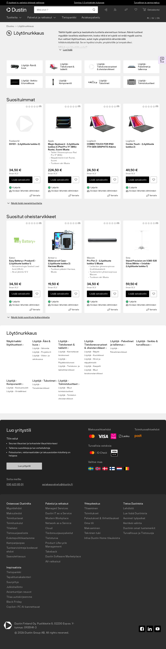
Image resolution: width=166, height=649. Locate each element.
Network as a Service (58, 523)
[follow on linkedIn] (150, 629)
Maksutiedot (14, 513)
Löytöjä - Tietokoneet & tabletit (66, 344)
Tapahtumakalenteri (18, 577)
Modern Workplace (57, 518)
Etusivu (10, 26)
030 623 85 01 (15, 484)
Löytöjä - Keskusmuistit (17, 388)
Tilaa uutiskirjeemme (19, 596)
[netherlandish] (119, 469)
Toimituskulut (14, 523)
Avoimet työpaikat (134, 518)
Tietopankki (69, 17)
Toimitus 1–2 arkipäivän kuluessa (89, 2)
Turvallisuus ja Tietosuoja (138, 533)
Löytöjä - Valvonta (40, 348)
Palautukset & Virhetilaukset (101, 518)
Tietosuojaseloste (17, 533)
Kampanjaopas (15, 542)
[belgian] (126, 469)
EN (158, 18)
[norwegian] (98, 469)
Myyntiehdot (14, 508)
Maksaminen (92, 528)
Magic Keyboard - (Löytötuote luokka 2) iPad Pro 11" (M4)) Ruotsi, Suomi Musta (63, 145)
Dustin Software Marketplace (63, 556)
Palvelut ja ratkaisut (39, 17)
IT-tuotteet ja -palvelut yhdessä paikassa (25, 2)
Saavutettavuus (16, 556)
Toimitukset (91, 513)
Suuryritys (12, 582)
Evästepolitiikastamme (20, 538)
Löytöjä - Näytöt (91, 352)
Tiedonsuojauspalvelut (59, 533)
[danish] (105, 469)
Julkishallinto (14, 587)
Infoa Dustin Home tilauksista (102, 538)
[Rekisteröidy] (116, 9)
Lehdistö (128, 508)
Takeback (51, 551)
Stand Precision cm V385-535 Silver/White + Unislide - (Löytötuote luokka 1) (141, 262)
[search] (94, 10)
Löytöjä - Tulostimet (44, 380)
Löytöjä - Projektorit (41, 352)
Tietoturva (51, 538)
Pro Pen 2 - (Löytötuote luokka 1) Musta (99, 261)
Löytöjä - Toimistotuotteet (68, 382)
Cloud (49, 528)
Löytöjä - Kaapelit (92, 366)
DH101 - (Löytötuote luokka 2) (24, 142)
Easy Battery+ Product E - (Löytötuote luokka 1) (22, 261)
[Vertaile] (126, 9)
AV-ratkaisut (52, 561)
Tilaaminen (91, 508)
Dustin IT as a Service (58, 513)
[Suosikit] (136, 9)
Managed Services (56, 508)
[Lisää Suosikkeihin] (37, 180)
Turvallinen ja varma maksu (147, 2)
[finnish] (112, 469)
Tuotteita (12, 17)
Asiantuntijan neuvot (18, 591)
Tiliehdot (11, 528)
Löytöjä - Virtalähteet (16, 391)
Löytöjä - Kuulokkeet (94, 355)
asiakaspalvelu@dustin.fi (57, 484)
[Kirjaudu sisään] (106, 9)
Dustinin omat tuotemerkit (139, 528)
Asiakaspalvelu (91, 17)
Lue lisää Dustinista (135, 513)
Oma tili (89, 523)
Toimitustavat (14, 518)
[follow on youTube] (157, 629)
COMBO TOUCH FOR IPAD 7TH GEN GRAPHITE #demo (101, 144)
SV (153, 18)
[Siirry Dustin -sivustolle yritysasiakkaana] (17, 10)
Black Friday (14, 601)
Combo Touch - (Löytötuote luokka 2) (140, 144)
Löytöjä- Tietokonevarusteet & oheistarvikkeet (95, 344)
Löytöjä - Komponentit (14, 382)
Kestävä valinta (132, 523)
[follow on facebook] (142, 629)
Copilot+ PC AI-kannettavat (23, 606)
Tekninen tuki (92, 533)
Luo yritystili (24, 466)
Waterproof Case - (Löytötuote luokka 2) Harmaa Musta (59, 262)
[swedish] (90, 469)
